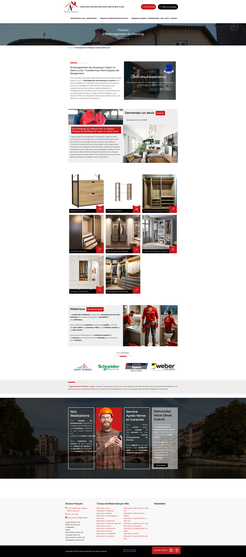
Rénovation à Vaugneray (132, 526)
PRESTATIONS (91, 18)
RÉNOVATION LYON (78, 18)
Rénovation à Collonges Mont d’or (109, 523)
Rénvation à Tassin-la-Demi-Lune (136, 536)
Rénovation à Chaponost (106, 521)
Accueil (70, 48)
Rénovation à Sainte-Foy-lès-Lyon (136, 523)
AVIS (162, 18)
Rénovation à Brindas (104, 513)
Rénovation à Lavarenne (105, 536)
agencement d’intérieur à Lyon (82, 384)
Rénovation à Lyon (103, 508)
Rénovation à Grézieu (104, 531)
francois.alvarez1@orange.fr (77, 518)
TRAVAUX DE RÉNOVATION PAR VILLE (114, 18)
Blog (125, 539)
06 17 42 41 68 (72, 514)
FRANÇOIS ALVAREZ (138, 18)
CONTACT (173, 18)
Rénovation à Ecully (104, 526)
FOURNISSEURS (153, 18)
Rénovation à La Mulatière (106, 533)
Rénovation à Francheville (106, 528)
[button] (67, 365)
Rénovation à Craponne (105, 511)
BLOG (167, 18)
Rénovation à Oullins (131, 533)
